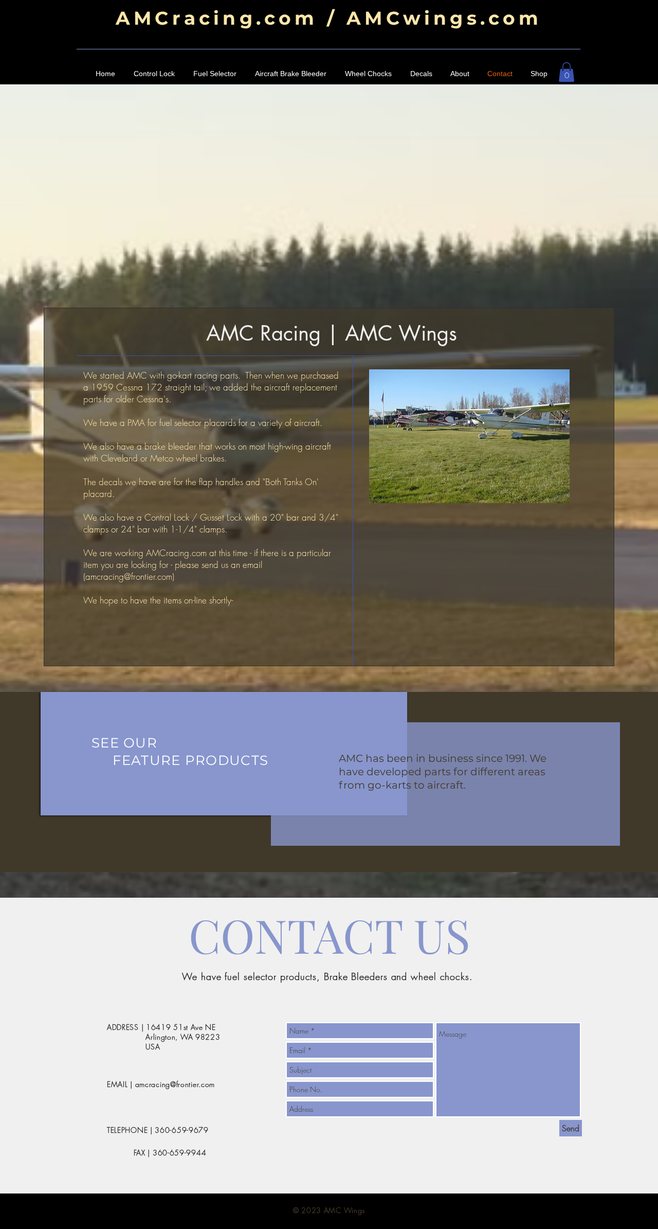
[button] (566, 72)
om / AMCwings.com (410, 18)
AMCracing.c (197, 18)
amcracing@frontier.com (128, 576)
